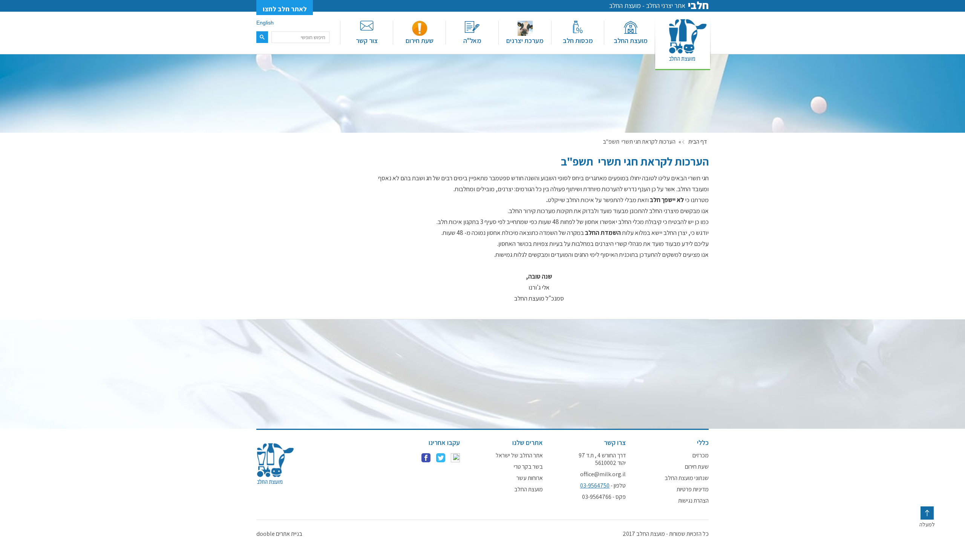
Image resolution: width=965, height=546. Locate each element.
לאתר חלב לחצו (285, 9)
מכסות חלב (578, 40)
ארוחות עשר (529, 478)
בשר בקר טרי (528, 467)
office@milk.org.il (603, 474)
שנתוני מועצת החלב (687, 478)
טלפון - (603, 485)
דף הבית (697, 142)
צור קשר (367, 40)
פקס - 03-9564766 (604, 497)
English (265, 22)
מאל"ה (472, 40)
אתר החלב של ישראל (519, 455)
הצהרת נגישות (693, 501)
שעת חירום (419, 40)
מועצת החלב (631, 40)
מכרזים (700, 455)
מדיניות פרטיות (693, 489)
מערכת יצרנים (525, 40)
